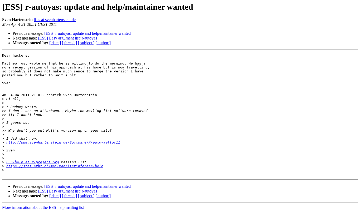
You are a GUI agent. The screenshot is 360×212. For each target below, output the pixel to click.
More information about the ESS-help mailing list (43, 207)
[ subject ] (86, 43)
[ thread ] (69, 43)
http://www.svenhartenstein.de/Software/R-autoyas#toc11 (63, 142)
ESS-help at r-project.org (32, 162)
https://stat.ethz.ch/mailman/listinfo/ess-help (54, 166)
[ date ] (55, 43)
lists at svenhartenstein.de (55, 19)
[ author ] (103, 43)
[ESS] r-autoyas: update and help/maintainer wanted (87, 33)
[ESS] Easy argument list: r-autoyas (67, 38)
